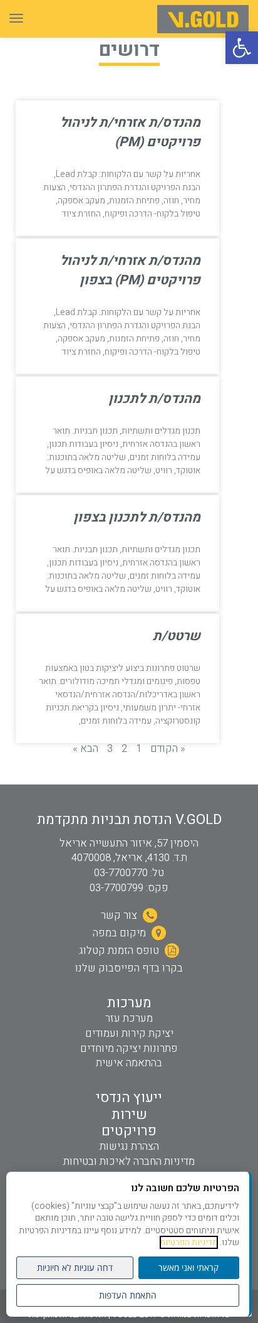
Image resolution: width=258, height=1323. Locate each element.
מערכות (129, 1003)
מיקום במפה (120, 933)
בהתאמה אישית (129, 1063)
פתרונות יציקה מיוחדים (129, 1048)
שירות (129, 1115)
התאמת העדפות (128, 1295)
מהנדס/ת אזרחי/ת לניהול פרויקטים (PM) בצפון (130, 270)
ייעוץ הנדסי (129, 1098)
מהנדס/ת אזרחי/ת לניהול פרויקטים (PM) (130, 132)
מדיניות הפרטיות (189, 1242)
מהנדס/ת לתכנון (154, 399)
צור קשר (120, 915)
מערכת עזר (129, 1018)
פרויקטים (129, 1131)
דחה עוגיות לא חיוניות (75, 1267)
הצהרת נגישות (129, 1146)
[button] (241, 47)
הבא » (85, 748)
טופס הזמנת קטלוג (120, 950)
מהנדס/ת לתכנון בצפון (136, 517)
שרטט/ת (176, 636)
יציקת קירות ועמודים (129, 1033)
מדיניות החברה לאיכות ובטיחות (129, 1161)
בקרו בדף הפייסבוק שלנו (129, 968)
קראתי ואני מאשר (188, 1267)
